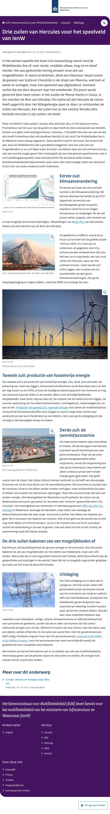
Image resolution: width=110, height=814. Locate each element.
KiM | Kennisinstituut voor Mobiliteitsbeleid (31, 22)
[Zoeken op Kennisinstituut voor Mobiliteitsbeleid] (104, 23)
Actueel (65, 22)
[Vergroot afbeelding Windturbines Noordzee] (105, 292)
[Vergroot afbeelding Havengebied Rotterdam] (52, 431)
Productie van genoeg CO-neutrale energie (42, 407)
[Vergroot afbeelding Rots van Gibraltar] (52, 237)
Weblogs (79, 22)
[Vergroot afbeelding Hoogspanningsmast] (52, 575)
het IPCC (79, 222)
